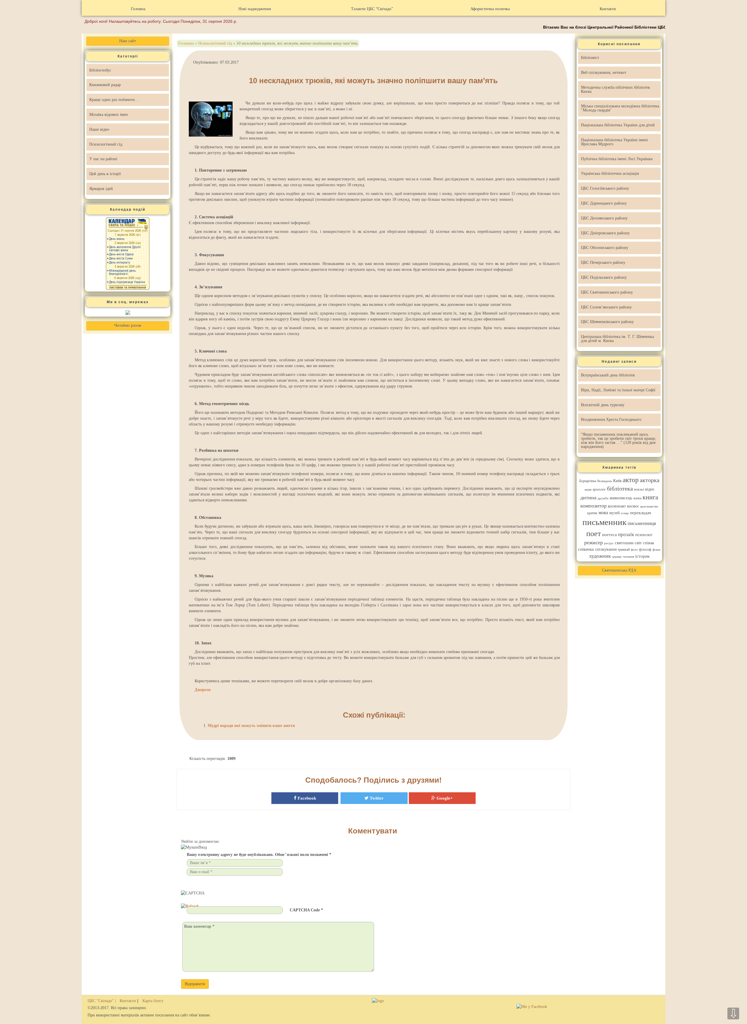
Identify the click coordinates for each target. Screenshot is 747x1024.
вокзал (639, 489)
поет (593, 533)
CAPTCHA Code (305, 910)
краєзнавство (649, 506)
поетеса (609, 534)
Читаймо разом (127, 325)
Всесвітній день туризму (602, 405)
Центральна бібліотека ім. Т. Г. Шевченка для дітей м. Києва (617, 338)
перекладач (640, 512)
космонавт (617, 506)
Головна (138, 9)
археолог (599, 489)
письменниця (642, 523)
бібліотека (620, 488)
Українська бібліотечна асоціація (610, 173)
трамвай (624, 549)
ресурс (609, 543)
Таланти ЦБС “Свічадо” (372, 9)
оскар (625, 513)
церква (617, 556)
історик (642, 556)
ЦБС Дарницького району (604, 203)
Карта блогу (152, 1001)
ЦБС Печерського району (603, 262)
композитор (593, 506)
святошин (624, 542)
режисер (593, 542)
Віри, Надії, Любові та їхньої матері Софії (618, 390)
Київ (617, 480)
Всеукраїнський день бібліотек (608, 375)
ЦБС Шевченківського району (607, 322)
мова (603, 512)
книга (650, 497)
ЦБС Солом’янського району (606, 307)
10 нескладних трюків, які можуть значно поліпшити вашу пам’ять (373, 80)
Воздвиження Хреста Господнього (611, 419)
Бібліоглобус (100, 70)
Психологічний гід (105, 144)
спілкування (606, 549)
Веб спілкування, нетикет (603, 72)
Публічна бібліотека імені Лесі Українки (617, 159)
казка (637, 498)
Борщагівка (587, 481)
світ (638, 542)
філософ (645, 549)
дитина (588, 497)
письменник (604, 522)
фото (634, 549)
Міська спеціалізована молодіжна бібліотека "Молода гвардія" (620, 108)
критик (592, 513)
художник (600, 556)
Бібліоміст (590, 57)
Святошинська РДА (619, 570)
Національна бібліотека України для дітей (618, 125)
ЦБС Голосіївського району (605, 188)
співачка (586, 549)
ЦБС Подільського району (604, 277)
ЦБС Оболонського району (604, 247)
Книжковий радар (105, 85)
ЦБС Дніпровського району (605, 233)
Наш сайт (127, 41)
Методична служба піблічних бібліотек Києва (615, 89)
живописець (621, 498)
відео (649, 489)
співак (648, 543)
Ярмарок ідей (101, 188)
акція (587, 489)
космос (633, 506)
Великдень (604, 481)
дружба (603, 498)
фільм (656, 549)
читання (628, 556)
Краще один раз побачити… (114, 99)
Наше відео (99, 129)
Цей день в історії (105, 174)
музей (614, 513)
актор (631, 480)
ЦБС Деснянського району (604, 218)
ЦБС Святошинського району (607, 292)
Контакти (608, 9)
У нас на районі (103, 159)
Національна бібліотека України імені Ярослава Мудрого (614, 142)
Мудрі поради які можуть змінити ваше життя (251, 725)
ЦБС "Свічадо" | (102, 1001)
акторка (649, 480)
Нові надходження (254, 9)
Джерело (203, 690)
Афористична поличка (490, 9)
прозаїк (626, 534)
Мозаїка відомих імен (108, 114)
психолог (643, 534)
